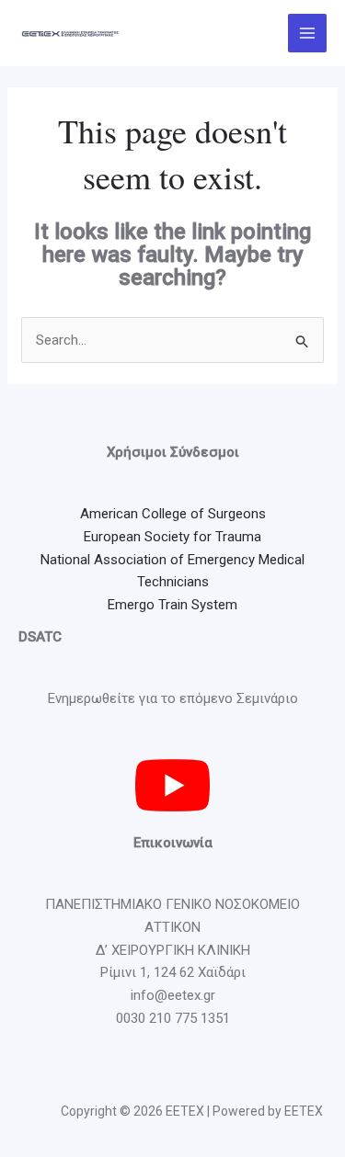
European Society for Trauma (172, 536)
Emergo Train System (172, 604)
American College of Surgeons (173, 513)
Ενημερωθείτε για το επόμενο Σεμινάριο (173, 698)
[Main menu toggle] (308, 33)
